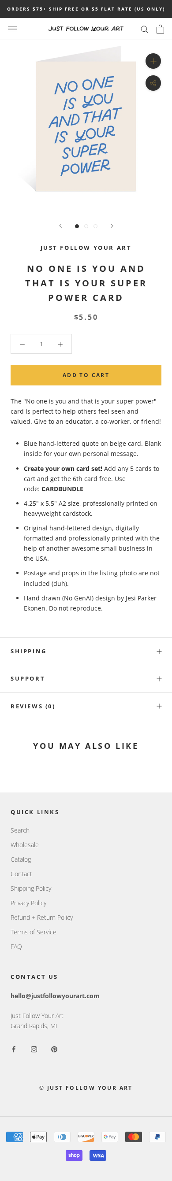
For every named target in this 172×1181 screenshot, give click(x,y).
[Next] (112, 226)
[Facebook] (14, 1049)
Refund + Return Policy (42, 917)
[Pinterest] (54, 1049)
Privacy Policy (28, 903)
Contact (21, 874)
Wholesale (25, 844)
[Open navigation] (12, 29)
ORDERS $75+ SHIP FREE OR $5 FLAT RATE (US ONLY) (86, 9)
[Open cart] (160, 29)
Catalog (21, 859)
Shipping (29, 651)
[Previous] (60, 226)
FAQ (16, 946)
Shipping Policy (31, 888)
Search (20, 830)
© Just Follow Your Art (86, 1088)
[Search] (145, 29)
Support (28, 678)
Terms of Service (33, 932)
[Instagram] (34, 1049)
